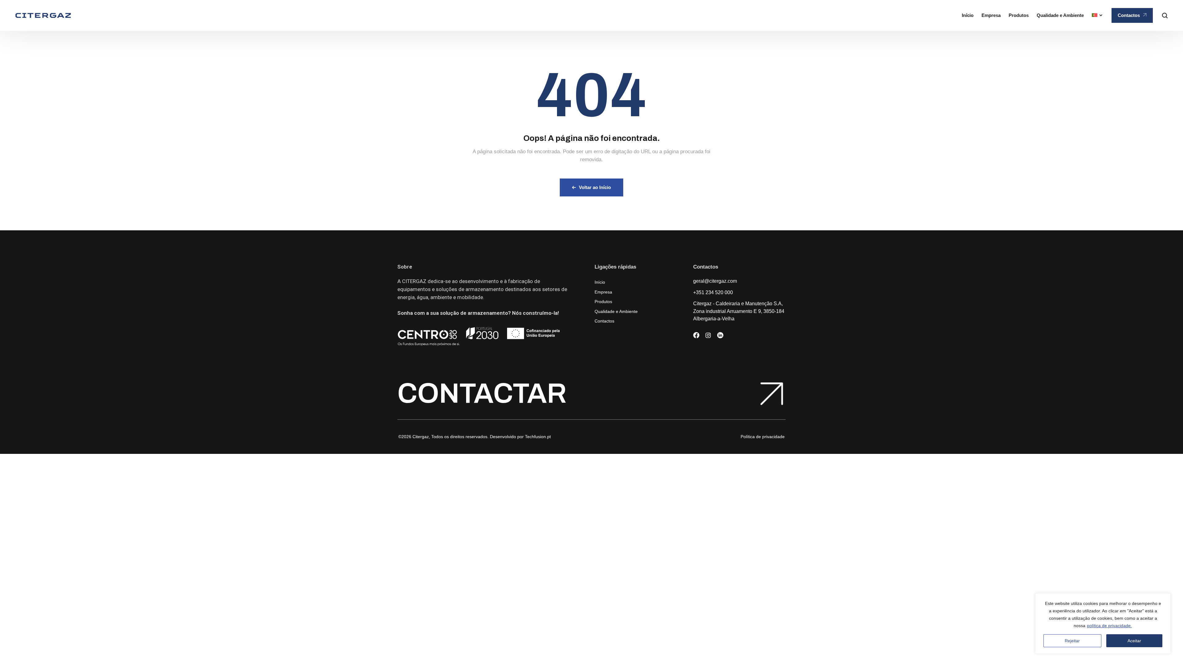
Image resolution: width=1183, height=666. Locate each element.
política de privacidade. (1109, 625)
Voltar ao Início (595, 187)
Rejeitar (1072, 640)
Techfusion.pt (538, 436)
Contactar (482, 393)
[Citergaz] (43, 15)
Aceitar (1134, 640)
